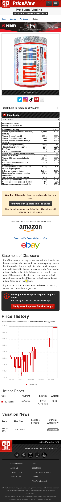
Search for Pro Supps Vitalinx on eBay (30, 238)
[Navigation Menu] (56, 3)
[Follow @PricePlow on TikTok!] (37, 455)
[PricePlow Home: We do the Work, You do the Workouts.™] (8, 5)
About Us (14, 467)
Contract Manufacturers (41, 472)
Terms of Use (16, 476)
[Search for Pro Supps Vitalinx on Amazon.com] (30, 227)
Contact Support (17, 463)
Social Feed (36, 467)
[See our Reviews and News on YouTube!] (44, 455)
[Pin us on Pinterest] (23, 455)
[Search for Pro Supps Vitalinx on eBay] (30, 244)
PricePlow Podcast (39, 481)
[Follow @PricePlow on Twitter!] (17, 455)
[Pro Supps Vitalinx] (30, 61)
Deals (34, 463)
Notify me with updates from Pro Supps (30, 13)
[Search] (49, 3)
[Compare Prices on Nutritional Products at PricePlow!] (6, 445)
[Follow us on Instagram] (30, 455)
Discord (35, 476)
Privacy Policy (16, 472)
